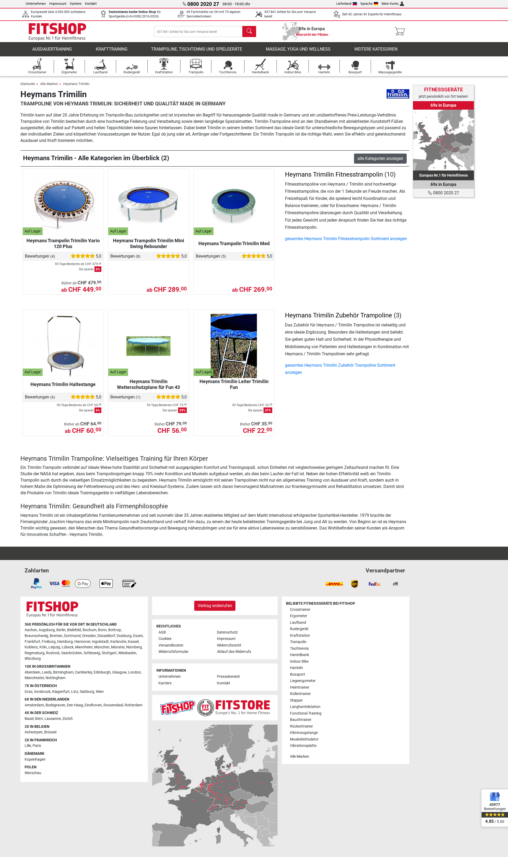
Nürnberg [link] (134, 647)
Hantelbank (299, 655)
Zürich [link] (67, 718)
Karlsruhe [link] (118, 641)
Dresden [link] (89, 636)
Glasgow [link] (119, 672)
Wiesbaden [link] (127, 653)
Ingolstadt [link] (100, 641)
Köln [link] (43, 647)
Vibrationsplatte (303, 745)
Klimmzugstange (304, 732)
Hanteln (296, 668)
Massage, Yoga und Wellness (298, 49)
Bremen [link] (56, 636)
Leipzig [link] (54, 647)
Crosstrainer (300, 609)
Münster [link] (118, 647)
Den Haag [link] (75, 705)
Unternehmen (36, 4)
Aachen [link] (31, 630)
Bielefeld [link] (74, 630)
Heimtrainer (299, 687)
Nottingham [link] (55, 678)
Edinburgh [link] (102, 672)
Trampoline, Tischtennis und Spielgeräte (196, 49)
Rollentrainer (300, 694)
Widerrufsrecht (229, 645)
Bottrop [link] (114, 630)
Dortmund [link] (72, 636)
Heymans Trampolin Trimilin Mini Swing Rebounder (148, 243)
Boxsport (297, 674)
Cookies (164, 638)
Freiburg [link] (49, 641)
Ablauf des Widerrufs (234, 651)
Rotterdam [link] (133, 705)
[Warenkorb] (401, 31)
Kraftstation (300, 635)
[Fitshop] (57, 31)
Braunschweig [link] (36, 636)
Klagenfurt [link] (61, 691)
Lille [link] (28, 745)
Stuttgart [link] (109, 653)
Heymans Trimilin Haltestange (63, 384)
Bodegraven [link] (55, 705)
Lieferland (343, 4)
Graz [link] (29, 691)
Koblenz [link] (31, 647)
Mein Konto (390, 4)
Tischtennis (299, 648)
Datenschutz (227, 632)
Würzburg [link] (33, 658)
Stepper (296, 700)
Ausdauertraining (52, 49)
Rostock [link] (53, 653)
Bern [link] (39, 718)
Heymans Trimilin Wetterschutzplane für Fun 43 (148, 384)
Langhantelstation (305, 707)
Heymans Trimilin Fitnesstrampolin (334, 174)
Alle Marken (49, 84)
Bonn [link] (102, 630)
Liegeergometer (303, 681)
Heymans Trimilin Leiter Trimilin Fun (234, 384)
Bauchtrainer (300, 719)
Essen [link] (138, 636)
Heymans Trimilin (76, 84)
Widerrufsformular (173, 651)
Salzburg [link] (87, 691)
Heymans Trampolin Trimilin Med (234, 243)
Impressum (57, 4)
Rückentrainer (301, 726)
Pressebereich (228, 676)
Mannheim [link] (84, 647)
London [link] (134, 672)
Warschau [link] (33, 773)
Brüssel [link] (50, 732)
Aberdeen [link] (32, 672)
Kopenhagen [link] (35, 759)
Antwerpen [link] (34, 732)
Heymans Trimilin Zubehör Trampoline (338, 315)
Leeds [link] (47, 672)
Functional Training (305, 713)
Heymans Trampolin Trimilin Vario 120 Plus (63, 243)
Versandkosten (170, 645)
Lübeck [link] (68, 647)
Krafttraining (112, 49)
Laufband (298, 622)
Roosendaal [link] (113, 705)
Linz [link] (74, 691)
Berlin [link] (61, 630)
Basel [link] (29, 718)
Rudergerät (299, 629)
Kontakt (91, 4)
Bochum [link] (89, 630)
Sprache (366, 4)
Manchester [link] (34, 678)
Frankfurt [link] (32, 641)
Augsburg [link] (47, 630)
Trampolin (298, 642)
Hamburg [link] (65, 641)
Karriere (75, 4)
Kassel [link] (133, 641)
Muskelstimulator (304, 739)
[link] (443, 140)
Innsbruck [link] (42, 691)
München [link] (102, 647)
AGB (162, 632)
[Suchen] (249, 31)
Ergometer (298, 616)
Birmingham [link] (63, 672)
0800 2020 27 (445, 192)
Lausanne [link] (52, 718)
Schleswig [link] (92, 653)
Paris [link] (37, 745)
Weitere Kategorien (375, 49)
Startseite (27, 84)
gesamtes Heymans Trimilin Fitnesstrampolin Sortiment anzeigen (346, 238)
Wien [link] (100, 691)
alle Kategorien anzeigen (380, 158)
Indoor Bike (299, 661)
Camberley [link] (83, 672)
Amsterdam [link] (34, 705)
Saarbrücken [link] (71, 653)
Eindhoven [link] (93, 705)
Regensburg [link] (34, 653)
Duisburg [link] (124, 636)
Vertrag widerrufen (215, 605)
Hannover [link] (82, 641)
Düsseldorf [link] (106, 636)
